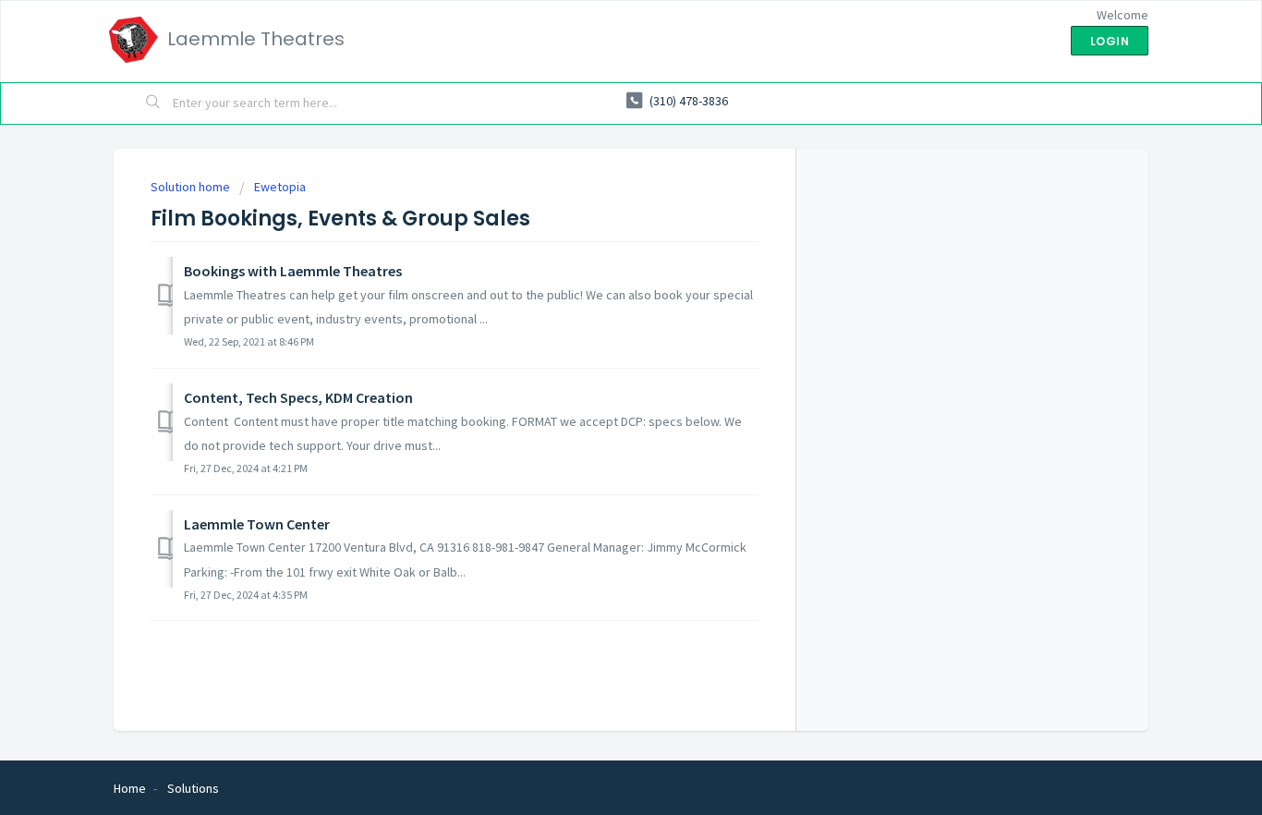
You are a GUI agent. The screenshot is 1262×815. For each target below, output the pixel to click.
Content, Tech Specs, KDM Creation (298, 397)
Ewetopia (280, 186)
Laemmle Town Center (257, 524)
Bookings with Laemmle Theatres (293, 271)
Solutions (193, 788)
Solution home (192, 186)
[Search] (153, 103)
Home (130, 788)
